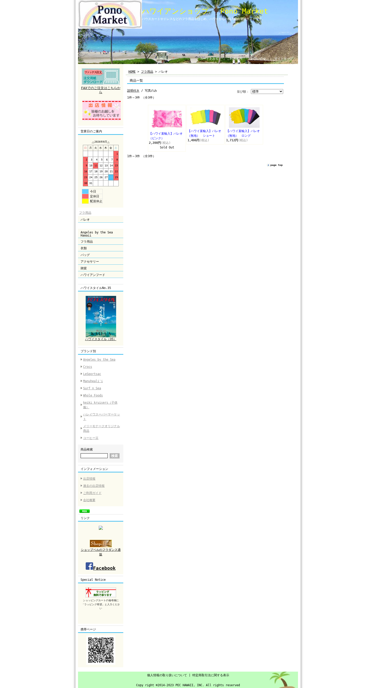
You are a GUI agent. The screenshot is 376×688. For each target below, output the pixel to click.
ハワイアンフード (93, 275)
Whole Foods (93, 395)
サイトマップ (283, 58)
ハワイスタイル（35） (100, 339)
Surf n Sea (92, 388)
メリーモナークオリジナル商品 (101, 428)
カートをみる (209, 58)
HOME (132, 71)
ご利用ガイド (92, 493)
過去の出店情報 (94, 486)
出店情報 (89, 478)
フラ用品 (85, 212)
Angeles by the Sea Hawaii (97, 234)
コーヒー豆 (90, 438)
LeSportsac (92, 374)
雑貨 (84, 268)
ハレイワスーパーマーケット (101, 417)
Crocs (87, 367)
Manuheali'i (93, 381)
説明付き (133, 90)
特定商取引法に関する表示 (210, 675)
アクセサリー (90, 261)
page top (276, 165)
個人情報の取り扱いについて (167, 675)
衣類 (84, 248)
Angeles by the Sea (99, 359)
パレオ (85, 219)
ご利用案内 (234, 58)
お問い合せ (258, 58)
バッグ (85, 255)
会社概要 (89, 500)
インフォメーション (94, 468)
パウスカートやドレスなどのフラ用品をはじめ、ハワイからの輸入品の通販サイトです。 (203, 19)
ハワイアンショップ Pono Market (205, 11)
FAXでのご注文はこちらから (100, 90)
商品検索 (87, 449)
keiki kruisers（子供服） (100, 405)
